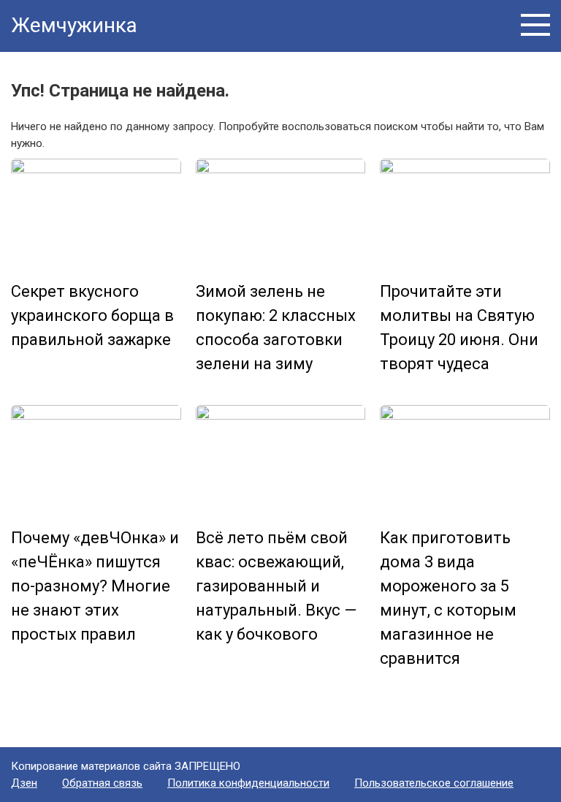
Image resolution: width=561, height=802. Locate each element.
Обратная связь (102, 783)
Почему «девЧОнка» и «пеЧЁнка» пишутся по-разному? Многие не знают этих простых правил (95, 586)
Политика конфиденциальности (248, 783)
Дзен (24, 783)
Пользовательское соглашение (434, 783)
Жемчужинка (74, 25)
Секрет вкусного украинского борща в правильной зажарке (92, 315)
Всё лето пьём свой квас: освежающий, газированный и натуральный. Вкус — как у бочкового (276, 586)
